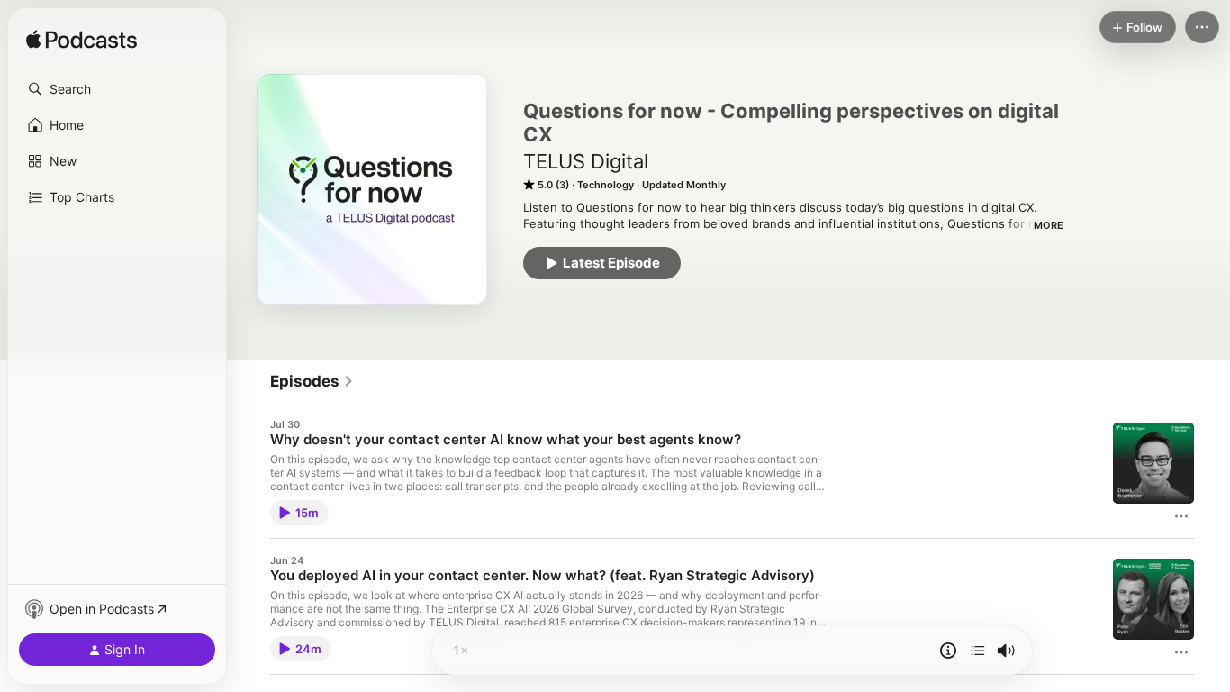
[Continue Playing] (978, 650)
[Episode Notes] (948, 650)
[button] (117, 89)
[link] (312, 381)
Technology (605, 184)
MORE (1048, 225)
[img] (81, 41)
